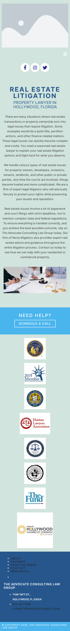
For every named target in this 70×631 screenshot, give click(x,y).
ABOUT (16, 558)
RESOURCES (20, 571)
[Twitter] (44, 67)
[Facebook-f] (25, 67)
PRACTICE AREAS (24, 565)
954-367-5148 (22, 604)
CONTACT (18, 568)
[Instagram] (35, 67)
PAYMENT (18, 561)
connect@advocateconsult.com (36, 608)
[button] (35, 323)
